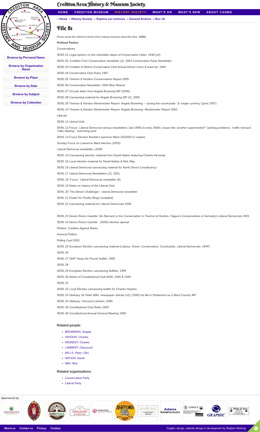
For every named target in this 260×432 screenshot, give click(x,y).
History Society (130, 12)
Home (63, 12)
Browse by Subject (26, 94)
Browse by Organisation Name (26, 67)
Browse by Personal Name (26, 57)
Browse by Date (26, 86)
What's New (189, 12)
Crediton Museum (91, 12)
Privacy (41, 428)
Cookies (55, 428)
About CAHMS (219, 12)
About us (9, 428)
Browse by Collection (26, 102)
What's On (162, 12)
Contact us (26, 428)
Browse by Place (26, 77)
